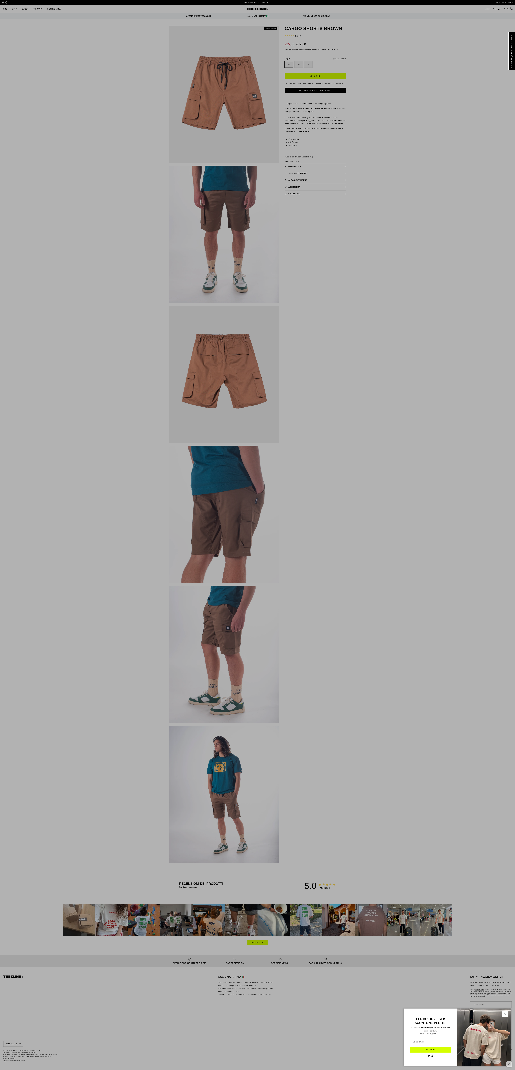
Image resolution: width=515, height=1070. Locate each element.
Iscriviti (430, 1050)
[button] (511, 51)
